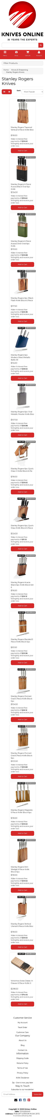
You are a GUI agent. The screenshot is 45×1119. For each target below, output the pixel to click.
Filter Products (11, 63)
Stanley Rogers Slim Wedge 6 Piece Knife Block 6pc (20, 869)
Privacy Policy (22, 1073)
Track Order (22, 1027)
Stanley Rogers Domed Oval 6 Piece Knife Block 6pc (21, 755)
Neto (30, 1116)
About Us (22, 1040)
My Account (22, 1023)
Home (6, 70)
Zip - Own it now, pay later (22, 1083)
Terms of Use (22, 1068)
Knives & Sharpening (19, 70)
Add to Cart (22, 151)
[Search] (40, 45)
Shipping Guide (22, 1058)
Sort (18, 90)
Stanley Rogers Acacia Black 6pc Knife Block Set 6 (22, 584)
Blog (22, 1045)
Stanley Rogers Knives (15, 72)
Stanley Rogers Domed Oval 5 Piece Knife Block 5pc (21, 698)
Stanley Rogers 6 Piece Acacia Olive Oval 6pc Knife (21, 243)
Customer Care (22, 1032)
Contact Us (22, 1050)
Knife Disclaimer (22, 1078)
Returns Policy (22, 1063)
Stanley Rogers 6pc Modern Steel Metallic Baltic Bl (20, 357)
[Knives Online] (22, 20)
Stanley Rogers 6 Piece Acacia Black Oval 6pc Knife (21, 186)
